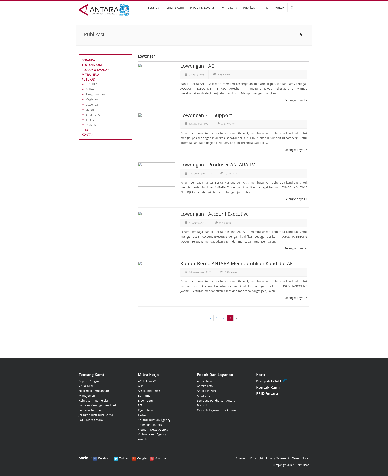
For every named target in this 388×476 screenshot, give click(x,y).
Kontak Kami (268, 387)
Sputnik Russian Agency (154, 420)
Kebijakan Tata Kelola (93, 400)
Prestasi (91, 125)
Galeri (90, 109)
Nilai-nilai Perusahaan (94, 391)
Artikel (90, 89)
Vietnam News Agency (153, 429)
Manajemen (87, 396)
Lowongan (93, 104)
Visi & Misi (86, 386)
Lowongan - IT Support (206, 115)
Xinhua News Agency (152, 434)
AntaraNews (205, 381)
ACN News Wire (148, 381)
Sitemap (241, 458)
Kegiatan (92, 99)
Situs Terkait (94, 114)
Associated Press (149, 391)
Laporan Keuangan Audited (97, 405)
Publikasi (249, 7)
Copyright (256, 458)
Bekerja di (269, 381)
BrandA (202, 405)
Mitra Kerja (229, 7)
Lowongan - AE (197, 66)
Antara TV (203, 396)
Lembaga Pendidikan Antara (216, 400)
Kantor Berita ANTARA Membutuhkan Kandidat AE (236, 263)
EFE (140, 405)
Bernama (144, 396)
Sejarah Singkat (89, 381)
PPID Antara (267, 393)
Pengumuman (95, 94)
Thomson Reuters (150, 425)
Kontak (279, 7)
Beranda (153, 7)
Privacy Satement (277, 458)
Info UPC (91, 84)
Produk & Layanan (203, 7)
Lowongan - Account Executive (214, 214)
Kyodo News (146, 410)
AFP (140, 386)
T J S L (90, 119)
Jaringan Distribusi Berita (96, 415)
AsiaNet (143, 439)
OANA (142, 415)
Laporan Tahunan (91, 410)
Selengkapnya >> (296, 100)
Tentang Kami (174, 7)
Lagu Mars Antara (91, 420)
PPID (265, 7)
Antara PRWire (207, 391)
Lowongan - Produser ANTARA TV (217, 164)
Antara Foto (205, 386)
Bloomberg (145, 400)
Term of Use (300, 458)
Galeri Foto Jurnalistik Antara (216, 410)
